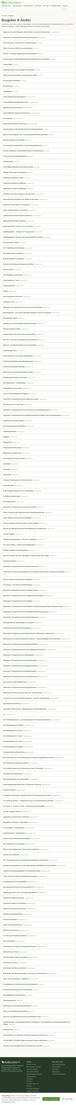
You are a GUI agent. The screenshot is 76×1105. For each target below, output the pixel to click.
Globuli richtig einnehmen (34, 1074)
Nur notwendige (67, 1099)
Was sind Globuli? (32, 1069)
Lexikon (65, 6)
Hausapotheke (28, 6)
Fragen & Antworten (33, 1091)
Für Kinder (38, 6)
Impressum (55, 1069)
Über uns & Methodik (58, 1064)
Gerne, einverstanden (51, 1099)
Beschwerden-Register (34, 1067)
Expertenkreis (56, 1067)
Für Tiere (46, 6)
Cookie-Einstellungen (58, 1074)
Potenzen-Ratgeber (33, 1088)
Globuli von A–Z (31, 1064)
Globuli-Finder (6, 6)
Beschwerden (17, 6)
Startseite (4, 15)
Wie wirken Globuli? (33, 1071)
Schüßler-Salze (56, 6)
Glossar (29, 1086)
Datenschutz (56, 1071)
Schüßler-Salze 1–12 (33, 1084)
